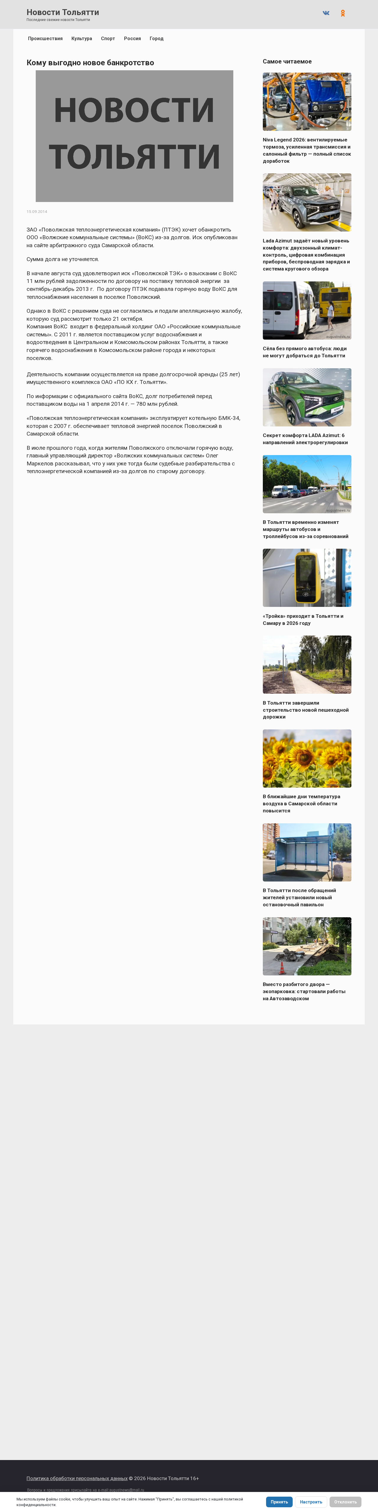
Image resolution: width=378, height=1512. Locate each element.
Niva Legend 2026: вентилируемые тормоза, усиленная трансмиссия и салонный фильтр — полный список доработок (307, 150)
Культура (81, 38)
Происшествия (45, 38)
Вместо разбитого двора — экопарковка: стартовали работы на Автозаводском (304, 991)
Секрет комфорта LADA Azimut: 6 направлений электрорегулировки (305, 438)
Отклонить (345, 1502)
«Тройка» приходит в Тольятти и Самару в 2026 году (303, 619)
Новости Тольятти (63, 12)
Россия (132, 38)
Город (157, 38)
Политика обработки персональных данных (77, 1478)
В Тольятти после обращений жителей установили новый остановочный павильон (299, 897)
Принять (279, 1502)
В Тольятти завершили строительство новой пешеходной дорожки (306, 710)
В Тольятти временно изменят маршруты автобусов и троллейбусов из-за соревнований (305, 529)
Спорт (108, 38)
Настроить (311, 1502)
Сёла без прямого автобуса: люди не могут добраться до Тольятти (305, 352)
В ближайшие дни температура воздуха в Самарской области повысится (301, 804)
